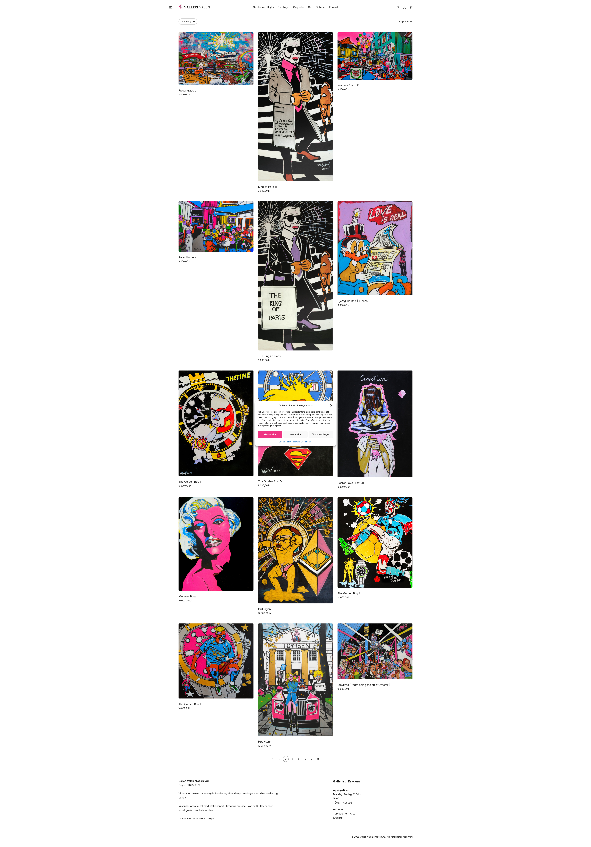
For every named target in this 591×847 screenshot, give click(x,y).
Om (310, 7)
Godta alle (270, 434)
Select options (187, 101)
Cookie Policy (285, 441)
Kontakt (333, 7)
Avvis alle (295, 434)
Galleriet (320, 7)
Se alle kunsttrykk (263, 7)
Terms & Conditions (302, 441)
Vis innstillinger (321, 434)
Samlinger (283, 7)
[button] (331, 405)
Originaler (298, 7)
